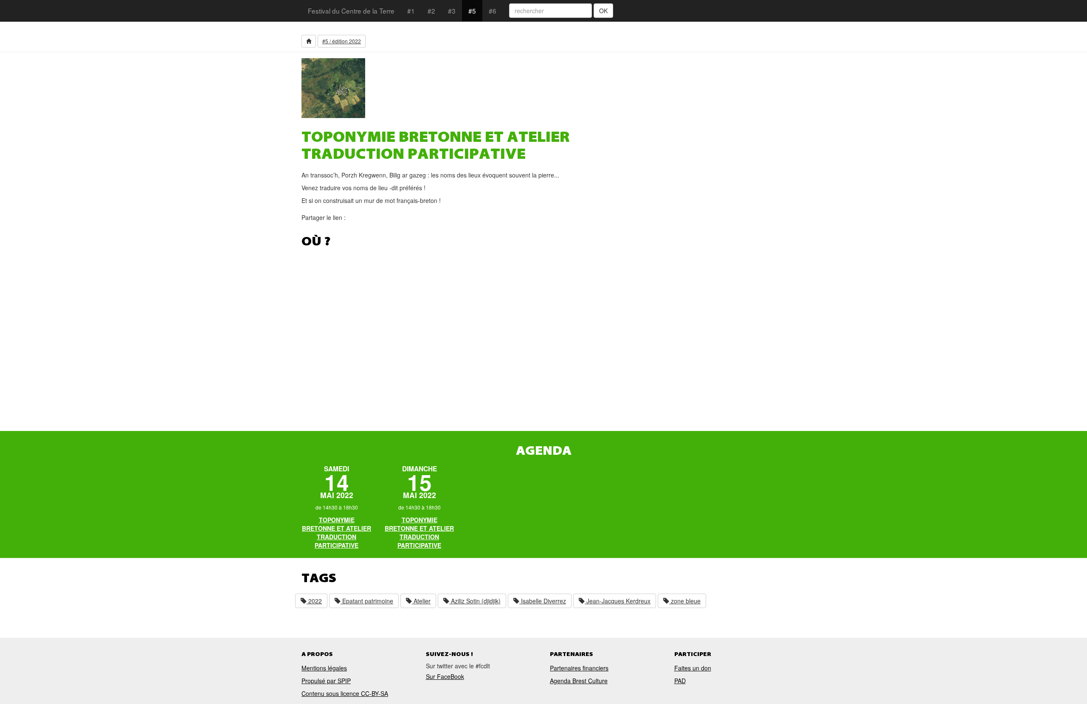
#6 (492, 10)
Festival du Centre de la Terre (351, 10)
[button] (308, 41)
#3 (452, 10)
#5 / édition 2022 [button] (341, 41)
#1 (411, 10)
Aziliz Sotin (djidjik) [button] (475, 601)
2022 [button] (314, 601)
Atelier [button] (421, 601)
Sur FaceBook (445, 676)
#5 (472, 10)
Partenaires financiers (579, 668)
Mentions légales (324, 668)
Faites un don (692, 668)
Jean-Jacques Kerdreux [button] (618, 601)
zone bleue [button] (685, 601)
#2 (431, 10)
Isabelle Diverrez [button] (542, 601)
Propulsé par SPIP (326, 680)
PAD (680, 680)
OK (603, 10)
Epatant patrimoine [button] (367, 601)
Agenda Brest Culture (579, 680)
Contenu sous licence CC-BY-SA (344, 693)
